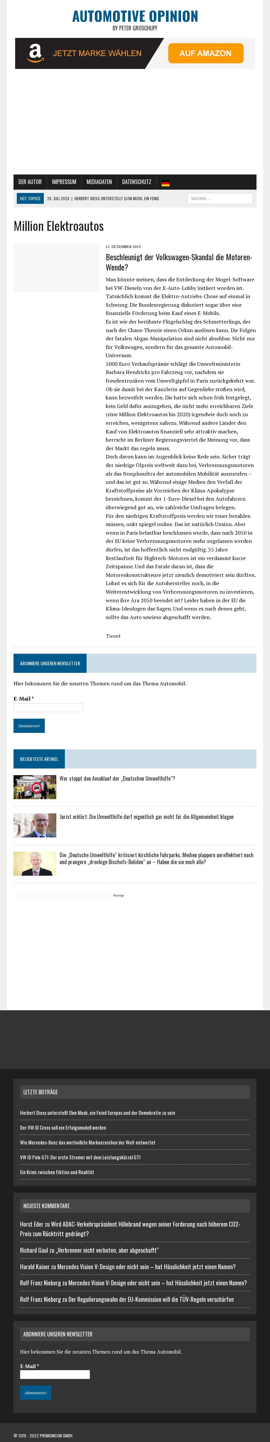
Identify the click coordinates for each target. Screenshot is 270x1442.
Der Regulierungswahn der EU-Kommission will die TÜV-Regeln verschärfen (151, 1299)
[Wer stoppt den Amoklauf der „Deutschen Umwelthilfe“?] (35, 794)
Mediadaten (99, 182)
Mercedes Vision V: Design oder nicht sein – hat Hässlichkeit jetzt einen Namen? (146, 1266)
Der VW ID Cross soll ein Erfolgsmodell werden (63, 1127)
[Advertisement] (135, 125)
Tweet (113, 636)
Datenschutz (136, 182)
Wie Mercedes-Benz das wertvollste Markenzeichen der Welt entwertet (87, 1142)
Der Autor (30, 182)
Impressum (64, 182)
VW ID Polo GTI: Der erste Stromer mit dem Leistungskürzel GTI (80, 1157)
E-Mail (24, 698)
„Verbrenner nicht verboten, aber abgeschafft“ (107, 1250)
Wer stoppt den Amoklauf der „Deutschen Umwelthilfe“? (117, 778)
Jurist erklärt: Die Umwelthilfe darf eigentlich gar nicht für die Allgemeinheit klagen (146, 817)
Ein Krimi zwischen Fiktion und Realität (57, 1172)
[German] (166, 182)
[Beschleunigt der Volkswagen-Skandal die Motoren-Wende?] (56, 287)
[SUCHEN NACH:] (220, 198)
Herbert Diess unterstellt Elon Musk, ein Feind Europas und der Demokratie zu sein (97, 1112)
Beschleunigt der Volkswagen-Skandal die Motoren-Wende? (179, 262)
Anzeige (118, 895)
